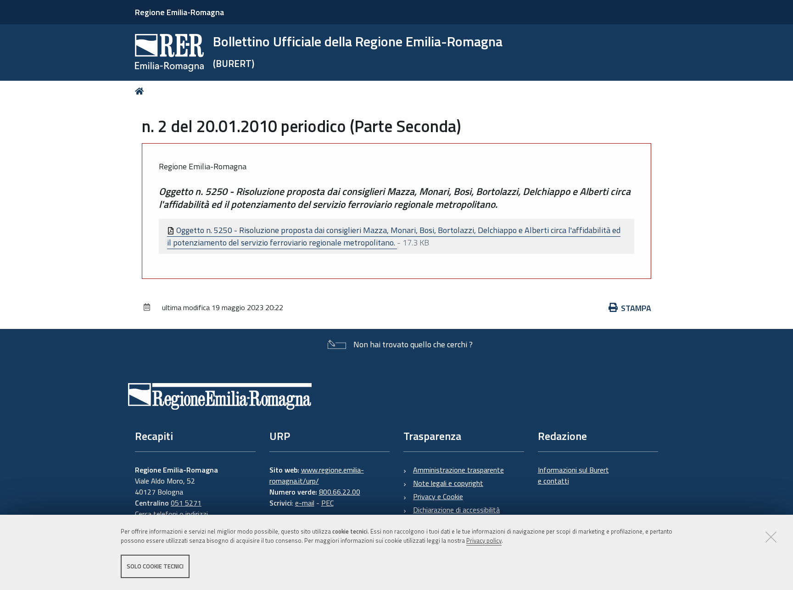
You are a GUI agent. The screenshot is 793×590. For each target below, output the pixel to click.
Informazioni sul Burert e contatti (573, 475)
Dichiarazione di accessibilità (456, 509)
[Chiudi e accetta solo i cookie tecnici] (771, 536)
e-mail (304, 502)
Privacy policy (484, 540)
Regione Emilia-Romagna (179, 12)
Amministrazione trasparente (458, 469)
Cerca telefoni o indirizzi (171, 513)
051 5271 (186, 502)
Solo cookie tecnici (155, 566)
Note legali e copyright (448, 483)
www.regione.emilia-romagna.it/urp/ (316, 475)
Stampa (636, 308)
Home (141, 91)
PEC (327, 502)
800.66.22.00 (339, 491)
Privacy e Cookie (438, 496)
